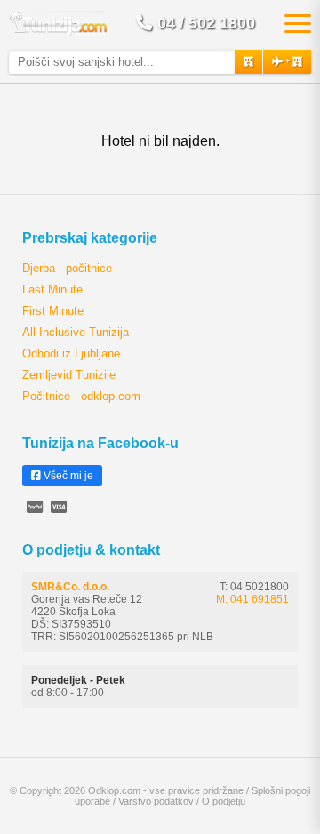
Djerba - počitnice (67, 268)
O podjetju (223, 801)
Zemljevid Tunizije (69, 374)
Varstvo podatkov (156, 801)
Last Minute (52, 289)
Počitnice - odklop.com (81, 396)
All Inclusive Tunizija (75, 332)
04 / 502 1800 (206, 23)
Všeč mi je (67, 475)
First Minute (53, 310)
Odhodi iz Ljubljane (71, 353)
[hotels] (248, 62)
